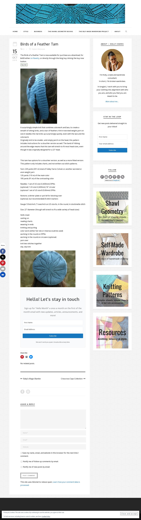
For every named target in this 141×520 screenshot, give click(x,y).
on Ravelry (35, 58)
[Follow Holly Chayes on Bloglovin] (112, 180)
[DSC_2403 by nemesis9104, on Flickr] (47, 268)
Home (15, 31)
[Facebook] (3, 251)
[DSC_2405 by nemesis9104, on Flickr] (38, 96)
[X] (3, 257)
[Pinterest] (3, 263)
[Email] (3, 269)
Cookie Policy (46, 516)
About (117, 31)
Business (38, 31)
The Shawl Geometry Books (60, 31)
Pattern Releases (38, 49)
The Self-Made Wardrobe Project (94, 31)
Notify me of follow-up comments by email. (40, 461)
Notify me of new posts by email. (36, 467)
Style (25, 31)
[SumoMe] (3, 274)
